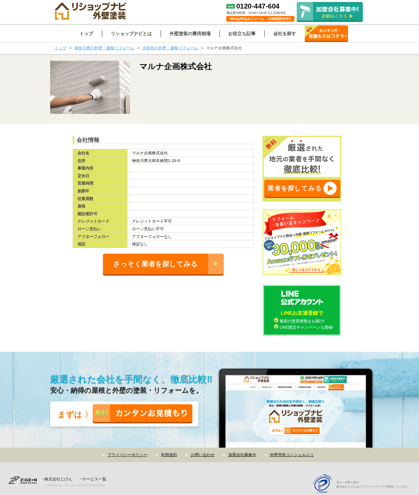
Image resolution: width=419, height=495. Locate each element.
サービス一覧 (94, 479)
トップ (60, 48)
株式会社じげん (58, 479)
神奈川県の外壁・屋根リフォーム (104, 48)
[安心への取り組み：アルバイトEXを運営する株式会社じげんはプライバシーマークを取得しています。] (324, 484)
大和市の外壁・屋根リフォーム (170, 48)
